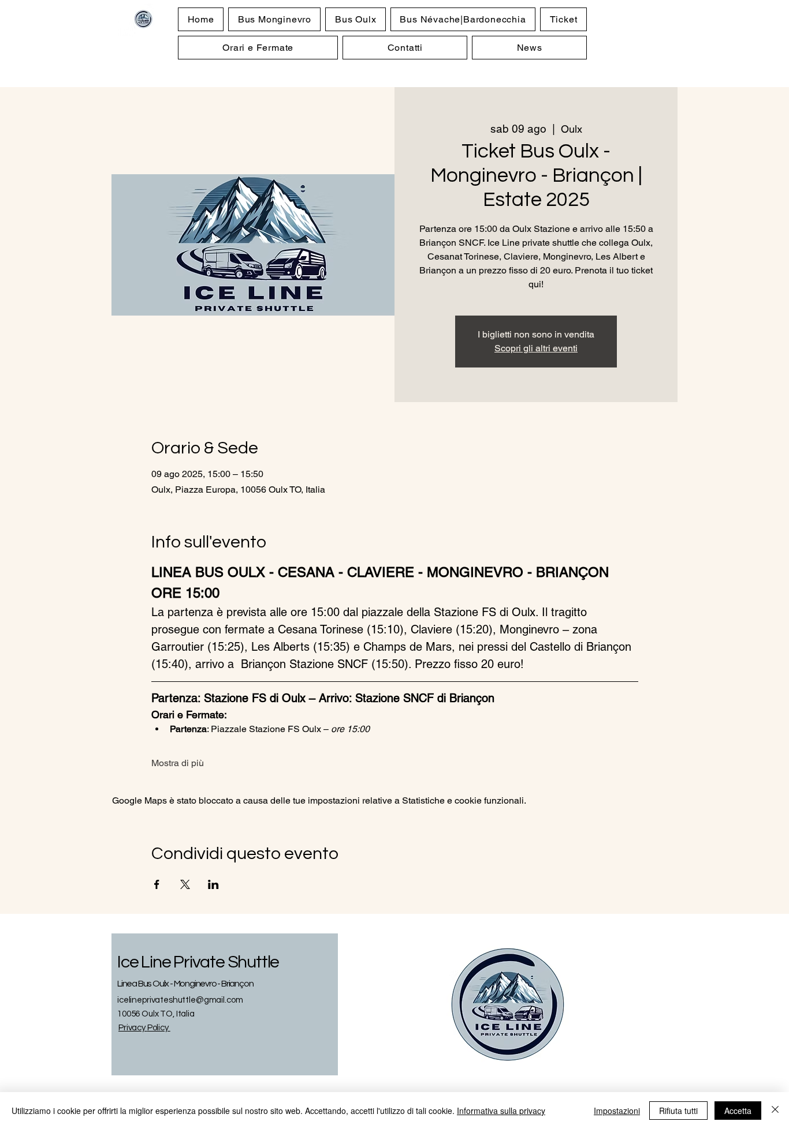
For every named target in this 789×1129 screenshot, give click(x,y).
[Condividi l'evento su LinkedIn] (213, 884)
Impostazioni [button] (617, 1110)
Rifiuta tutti (678, 1110)
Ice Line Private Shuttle (198, 962)
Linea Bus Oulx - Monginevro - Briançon (185, 983)
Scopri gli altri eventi (536, 348)
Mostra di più (177, 762)
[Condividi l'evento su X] (185, 884)
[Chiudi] (775, 1110)
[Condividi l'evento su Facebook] (156, 884)
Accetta (737, 1110)
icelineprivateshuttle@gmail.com (180, 1000)
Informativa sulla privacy (501, 1110)
